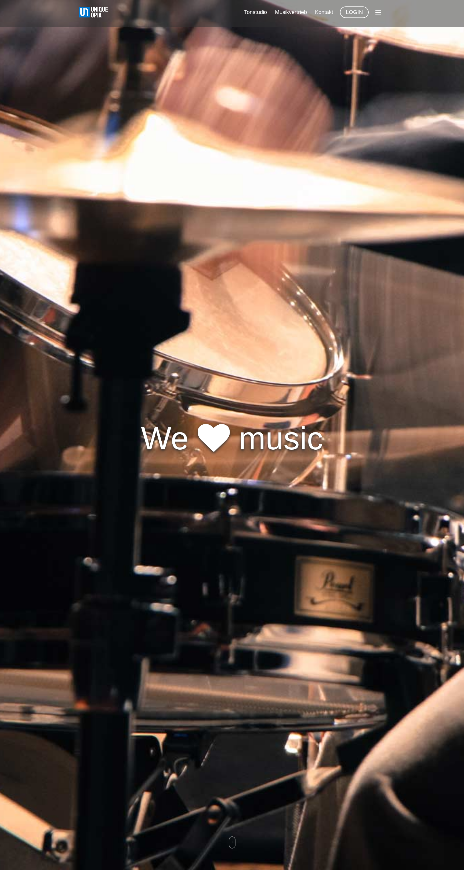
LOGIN (354, 12)
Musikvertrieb (291, 12)
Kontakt (324, 12)
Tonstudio (255, 12)
